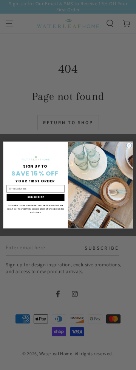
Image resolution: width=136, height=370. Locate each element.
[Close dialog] (128, 145)
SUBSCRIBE (35, 197)
